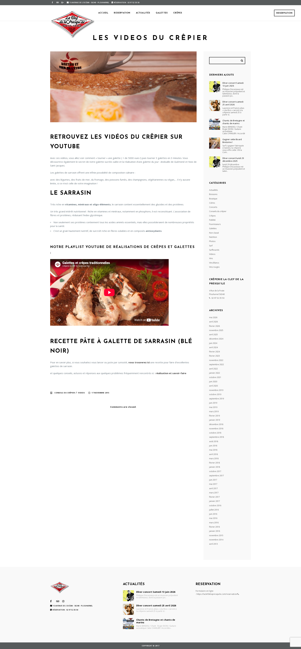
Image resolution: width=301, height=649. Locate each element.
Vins (211, 258)
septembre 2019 (216, 398)
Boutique (213, 198)
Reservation (284, 13)
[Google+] (62, 2)
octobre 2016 (215, 505)
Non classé (214, 232)
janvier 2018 (214, 467)
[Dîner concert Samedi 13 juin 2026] (214, 86)
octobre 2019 (215, 394)
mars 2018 (214, 458)
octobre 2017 (215, 471)
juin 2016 (213, 514)
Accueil (103, 13)
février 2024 (214, 351)
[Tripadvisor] (57, 2)
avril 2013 (213, 544)
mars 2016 (214, 522)
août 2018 (213, 441)
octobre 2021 (215, 377)
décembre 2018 (216, 424)
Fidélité (212, 220)
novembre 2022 (216, 360)
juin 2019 (213, 403)
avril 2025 (213, 334)
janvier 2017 (214, 501)
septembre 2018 (216, 437)
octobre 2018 (215, 432)
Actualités (143, 13)
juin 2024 (213, 343)
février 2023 (214, 356)
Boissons (213, 194)
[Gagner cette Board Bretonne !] (214, 143)
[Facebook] (52, 2)
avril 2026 (213, 321)
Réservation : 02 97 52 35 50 (126, 2)
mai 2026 (213, 317)
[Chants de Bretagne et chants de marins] (214, 124)
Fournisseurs (215, 224)
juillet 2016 (214, 509)
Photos (212, 241)
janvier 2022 (214, 373)
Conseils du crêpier (64, 393)
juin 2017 (213, 479)
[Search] (242, 60)
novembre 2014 (216, 539)
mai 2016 (213, 518)
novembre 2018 (216, 428)
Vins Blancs (214, 262)
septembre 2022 (216, 364)
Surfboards (214, 250)
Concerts (213, 207)
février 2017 (214, 497)
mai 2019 (213, 407)
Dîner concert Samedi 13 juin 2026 (233, 84)
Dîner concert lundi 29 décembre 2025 (233, 159)
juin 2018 (213, 445)
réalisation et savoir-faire (171, 373)
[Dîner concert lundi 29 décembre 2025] (214, 161)
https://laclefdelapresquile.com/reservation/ (217, 594)
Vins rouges (214, 267)
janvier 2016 (214, 531)
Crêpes (177, 13)
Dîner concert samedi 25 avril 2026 (232, 103)
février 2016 (214, 527)
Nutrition (213, 237)
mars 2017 (214, 492)
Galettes (162, 13)
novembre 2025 (216, 330)
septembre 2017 (216, 475)
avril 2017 (213, 488)
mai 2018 (213, 450)
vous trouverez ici (139, 362)
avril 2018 (213, 454)
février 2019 (214, 415)
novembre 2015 (216, 535)
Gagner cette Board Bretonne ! (232, 141)
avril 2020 (213, 385)
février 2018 (214, 462)
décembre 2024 (216, 338)
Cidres (212, 203)
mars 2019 (214, 411)
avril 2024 (213, 347)
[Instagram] (63, 601)
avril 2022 (213, 368)
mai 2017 (213, 484)
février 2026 (214, 326)
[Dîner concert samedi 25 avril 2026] (214, 105)
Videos (81, 393)
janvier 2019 (214, 420)
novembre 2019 (216, 390)
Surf (211, 245)
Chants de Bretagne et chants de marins (233, 122)
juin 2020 (213, 381)
